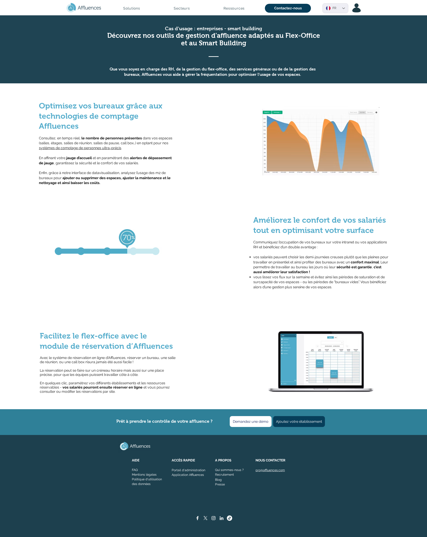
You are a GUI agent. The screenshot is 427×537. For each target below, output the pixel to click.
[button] (131, 8)
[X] (205, 518)
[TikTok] (229, 518)
